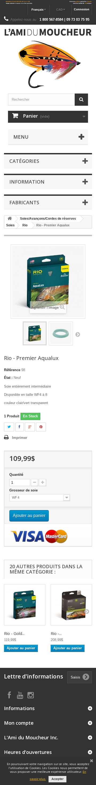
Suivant (77, 334)
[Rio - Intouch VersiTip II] (71, 604)
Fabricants (24, 202)
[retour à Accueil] (10, 218)
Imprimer (19, 438)
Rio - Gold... (14, 633)
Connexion (81, 9)
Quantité (16, 475)
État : (8, 378)
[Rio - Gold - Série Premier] (24, 604)
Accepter (57, 779)
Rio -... (56, 633)
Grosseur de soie (24, 490)
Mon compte (19, 723)
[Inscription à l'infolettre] (48, 2)
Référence (12, 370)
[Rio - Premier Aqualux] (34, 333)
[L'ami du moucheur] (48, 58)
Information (27, 182)
